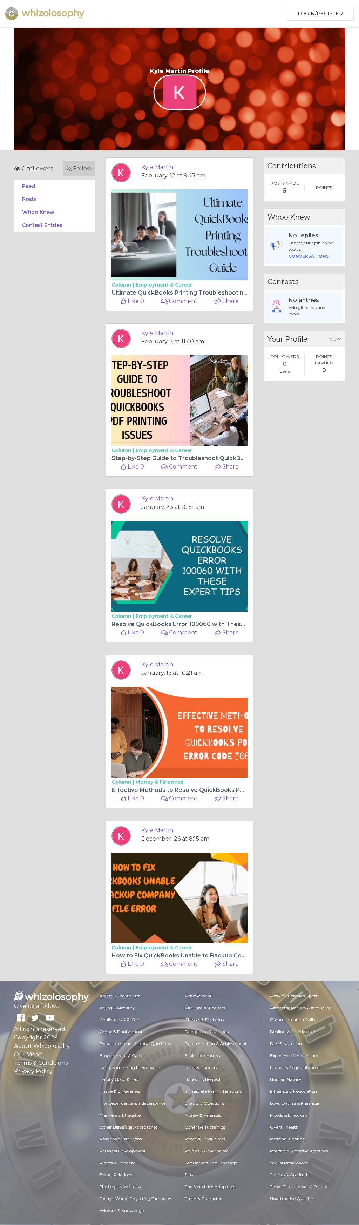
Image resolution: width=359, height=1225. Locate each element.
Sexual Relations (116, 1174)
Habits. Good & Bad (119, 1079)
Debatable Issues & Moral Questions (135, 1043)
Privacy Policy (33, 1071)
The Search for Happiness (210, 1186)
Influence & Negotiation (293, 1091)
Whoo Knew (38, 212)
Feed (28, 186)
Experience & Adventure (294, 1055)
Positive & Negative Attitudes (299, 1150)
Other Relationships (205, 1127)
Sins (189, 1174)
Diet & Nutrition (286, 1043)
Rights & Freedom (118, 1162)
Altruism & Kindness (205, 1007)
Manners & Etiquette (120, 1115)
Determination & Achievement (216, 1043)
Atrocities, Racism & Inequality (300, 1007)
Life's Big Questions (204, 1103)
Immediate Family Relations (213, 1091)
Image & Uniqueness (120, 1091)
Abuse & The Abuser (120, 995)
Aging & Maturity (117, 1007)
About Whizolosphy (42, 1046)
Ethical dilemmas (202, 1055)
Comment (182, 301)
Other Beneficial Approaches (128, 1127)
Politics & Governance (207, 1150)
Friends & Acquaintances (294, 1067)
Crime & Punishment (121, 1031)
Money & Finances (159, 782)
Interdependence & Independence (132, 1103)
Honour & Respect (203, 1079)
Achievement (198, 995)
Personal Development (123, 1150)
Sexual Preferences (288, 1162)
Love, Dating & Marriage (294, 1103)
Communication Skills (292, 1019)
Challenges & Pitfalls (120, 1019)
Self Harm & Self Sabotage (211, 1162)
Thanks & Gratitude (289, 1174)
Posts (29, 199)
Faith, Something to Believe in (130, 1067)
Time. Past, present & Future (298, 1186)
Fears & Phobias (201, 1067)
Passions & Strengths (121, 1139)
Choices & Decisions (204, 1019)
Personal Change (287, 1139)
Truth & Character (203, 1198)
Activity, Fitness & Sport (294, 995)
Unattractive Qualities (292, 1198)
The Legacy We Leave (121, 1186)
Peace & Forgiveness (205, 1139)
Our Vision (28, 1054)
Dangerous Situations (207, 1031)
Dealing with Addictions (294, 1031)
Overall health (284, 1127)
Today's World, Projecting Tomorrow (136, 1198)
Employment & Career (164, 285)
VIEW (335, 339)
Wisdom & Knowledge (122, 1210)
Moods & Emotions (288, 1115)
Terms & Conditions (41, 1062)
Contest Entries (42, 225)
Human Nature (285, 1079)
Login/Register (320, 14)
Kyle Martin (157, 167)
